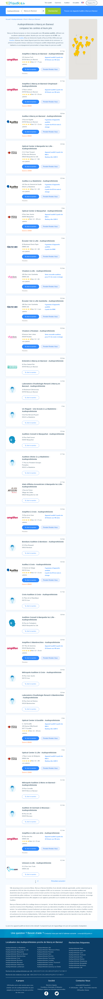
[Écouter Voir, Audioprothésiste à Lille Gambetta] (12, 307)
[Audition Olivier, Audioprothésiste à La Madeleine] (12, 463)
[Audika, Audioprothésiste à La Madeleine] (12, 187)
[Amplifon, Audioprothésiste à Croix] (12, 518)
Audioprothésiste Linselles (45, 960)
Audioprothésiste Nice (76, 957)
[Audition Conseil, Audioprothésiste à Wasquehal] (12, 440)
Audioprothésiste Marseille (77, 950)
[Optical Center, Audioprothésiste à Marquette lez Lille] (12, 152)
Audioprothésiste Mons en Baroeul (17, 954)
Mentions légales (51, 985)
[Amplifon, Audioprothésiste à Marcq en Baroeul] (12, 60)
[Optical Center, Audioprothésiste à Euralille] (12, 727)
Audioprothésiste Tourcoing (46, 958)
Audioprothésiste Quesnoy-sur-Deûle (49, 966)
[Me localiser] (43, 11)
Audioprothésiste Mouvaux (14, 962)
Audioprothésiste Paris (76, 948)
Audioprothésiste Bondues (14, 960)
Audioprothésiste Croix (13, 958)
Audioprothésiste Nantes (76, 959)
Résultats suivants (58, 881)
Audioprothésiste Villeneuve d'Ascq (48, 950)
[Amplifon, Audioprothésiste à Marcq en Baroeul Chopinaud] (12, 89)
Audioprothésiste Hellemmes (15, 964)
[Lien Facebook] (46, 993)
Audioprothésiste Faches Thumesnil (48, 962)
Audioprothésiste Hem (44, 954)
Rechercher (53, 11)
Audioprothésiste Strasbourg (78, 961)
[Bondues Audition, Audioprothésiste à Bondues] (12, 547)
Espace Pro (91, 3)
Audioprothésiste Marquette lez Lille (17, 950)
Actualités (76, 3)
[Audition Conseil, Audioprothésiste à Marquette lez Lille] (12, 623)
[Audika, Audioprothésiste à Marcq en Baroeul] (12, 122)
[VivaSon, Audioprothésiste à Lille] (12, 277)
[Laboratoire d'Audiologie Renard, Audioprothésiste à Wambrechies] (12, 701)
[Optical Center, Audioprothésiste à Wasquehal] (12, 217)
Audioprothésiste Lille (44, 947)
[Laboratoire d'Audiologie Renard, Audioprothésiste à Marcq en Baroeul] (12, 389)
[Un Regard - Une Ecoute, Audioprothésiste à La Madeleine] (12, 415)
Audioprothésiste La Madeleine (15, 947)
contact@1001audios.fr (84, 933)
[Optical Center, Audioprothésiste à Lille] (12, 758)
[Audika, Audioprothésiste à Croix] (12, 570)
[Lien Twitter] (57, 993)
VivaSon (11, 40)
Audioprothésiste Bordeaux (77, 965)
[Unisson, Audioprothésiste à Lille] (12, 869)
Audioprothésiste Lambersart (15, 966)
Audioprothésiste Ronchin (45, 956)
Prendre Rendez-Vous (50, 69)
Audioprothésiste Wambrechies (15, 956)
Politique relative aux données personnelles (51, 989)
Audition (67, 3)
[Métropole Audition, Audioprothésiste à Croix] (12, 678)
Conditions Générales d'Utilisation (51, 987)
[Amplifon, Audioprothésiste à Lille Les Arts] (12, 839)
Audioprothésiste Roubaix (45, 952)
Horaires (24, 73)
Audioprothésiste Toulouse (77, 955)
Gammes (58, 3)
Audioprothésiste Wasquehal (15, 952)
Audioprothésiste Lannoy (45, 964)
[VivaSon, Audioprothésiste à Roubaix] (12, 337)
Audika (21, 38)
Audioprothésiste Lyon (76, 952)
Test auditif (48, 3)
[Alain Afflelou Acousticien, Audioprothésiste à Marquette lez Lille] (12, 491)
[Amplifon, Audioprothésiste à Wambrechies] (12, 648)
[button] (82, 47)
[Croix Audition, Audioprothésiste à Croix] (12, 600)
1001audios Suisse (83, 990)
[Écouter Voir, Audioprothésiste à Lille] (12, 247)
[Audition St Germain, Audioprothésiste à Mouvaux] (12, 814)
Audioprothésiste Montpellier (78, 963)
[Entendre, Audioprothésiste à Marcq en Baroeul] (12, 367)
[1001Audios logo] (15, 3)
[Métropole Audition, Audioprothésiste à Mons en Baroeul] (12, 788)
